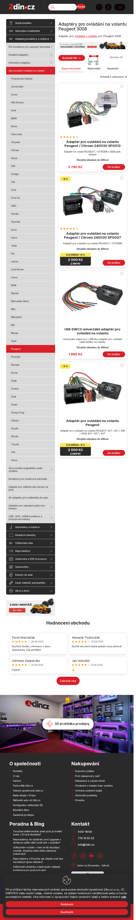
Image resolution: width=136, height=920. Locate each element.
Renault (15, 364)
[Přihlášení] (108, 7)
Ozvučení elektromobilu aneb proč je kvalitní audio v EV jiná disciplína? (37, 833)
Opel (13, 341)
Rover (14, 372)
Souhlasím (66, 912)
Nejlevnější (94, 68)
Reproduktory (23, 551)
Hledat (81, 6)
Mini (13, 309)
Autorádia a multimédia (27, 30)
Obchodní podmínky (86, 795)
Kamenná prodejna (23, 815)
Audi (13, 110)
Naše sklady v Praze (24, 795)
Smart (14, 404)
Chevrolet (16, 134)
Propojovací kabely (22, 78)
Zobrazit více (68, 681)
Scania (14, 388)
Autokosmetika (23, 23)
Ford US (15, 197)
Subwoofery (22, 566)
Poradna (79, 800)
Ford (13, 189)
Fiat (13, 182)
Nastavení (67, 904)
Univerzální (17, 86)
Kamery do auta (24, 574)
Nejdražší (112, 68)
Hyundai (15, 221)
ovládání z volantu (86, 36)
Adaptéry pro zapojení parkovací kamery (27, 507)
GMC (13, 205)
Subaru (15, 420)
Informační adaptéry (20, 62)
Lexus (14, 277)
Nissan (14, 333)
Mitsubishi (16, 317)
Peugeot (16, 348)
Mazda (15, 293)
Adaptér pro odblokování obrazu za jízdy (28, 488)
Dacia (14, 158)
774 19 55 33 (86, 838)
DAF (13, 166)
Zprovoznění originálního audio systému (26, 469)
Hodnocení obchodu (68, 623)
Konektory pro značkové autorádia (28, 478)
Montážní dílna (21, 810)
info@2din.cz (86, 844)
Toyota (15, 444)
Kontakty (18, 771)
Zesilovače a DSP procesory (31, 558)
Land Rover (17, 269)
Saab (14, 380)
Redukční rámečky (25, 535)
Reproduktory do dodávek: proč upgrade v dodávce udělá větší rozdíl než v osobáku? (37, 841)
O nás (16, 776)
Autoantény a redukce (27, 527)
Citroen (15, 150)
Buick (14, 126)
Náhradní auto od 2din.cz (26, 800)
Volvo (14, 460)
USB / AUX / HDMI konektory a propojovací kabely (25, 518)
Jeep (14, 245)
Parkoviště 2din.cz (23, 785)
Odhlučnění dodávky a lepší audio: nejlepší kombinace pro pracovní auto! (36, 868)
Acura (14, 94)
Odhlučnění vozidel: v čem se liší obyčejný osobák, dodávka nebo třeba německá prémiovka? (36, 850)
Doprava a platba (84, 771)
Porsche (15, 356)
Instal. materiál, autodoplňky (30, 582)
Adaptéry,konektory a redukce (32, 38)
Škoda (14, 436)
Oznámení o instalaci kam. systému (94, 785)
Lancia (14, 261)
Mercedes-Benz (20, 301)
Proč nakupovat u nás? (87, 776)
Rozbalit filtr (69, 58)
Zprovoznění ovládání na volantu (26, 70)
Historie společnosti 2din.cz (28, 790)
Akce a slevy (22, 590)
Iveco (14, 237)
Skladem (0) (116, 57)
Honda (14, 213)
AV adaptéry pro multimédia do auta (28, 497)
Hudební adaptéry (19, 54)
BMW (14, 118)
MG (13, 325)
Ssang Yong (17, 412)
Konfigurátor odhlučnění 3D (28, 805)
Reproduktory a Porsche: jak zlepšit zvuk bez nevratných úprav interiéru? (38, 860)
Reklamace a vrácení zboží (90, 780)
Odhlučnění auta (24, 543)
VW (13, 452)
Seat (13, 396)
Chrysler (15, 142)
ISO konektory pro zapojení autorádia (29, 46)
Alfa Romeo (17, 102)
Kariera (17, 780)
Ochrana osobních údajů (88, 790)
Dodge (15, 174)
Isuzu (14, 229)
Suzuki (14, 428)
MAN (13, 285)
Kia (12, 253)
